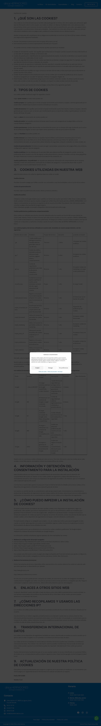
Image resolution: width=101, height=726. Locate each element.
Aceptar (37, 368)
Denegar (50, 368)
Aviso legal (60, 371)
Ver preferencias (63, 368)
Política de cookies (43, 371)
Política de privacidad (52, 371)
